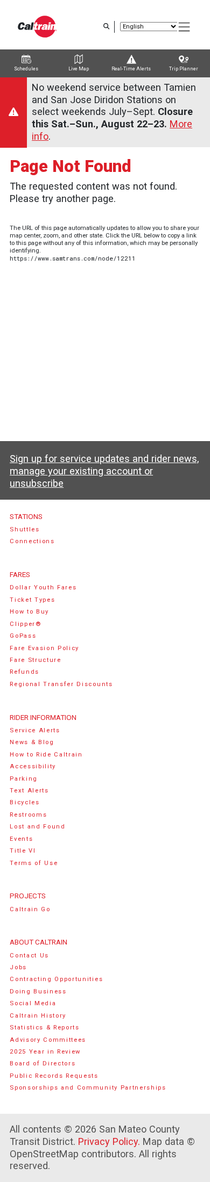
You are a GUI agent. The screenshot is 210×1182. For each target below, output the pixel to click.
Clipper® (25, 624)
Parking (24, 778)
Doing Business (38, 991)
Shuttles (24, 529)
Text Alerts (29, 790)
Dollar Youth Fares (43, 587)
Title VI (23, 850)
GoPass (23, 635)
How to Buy (29, 611)
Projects (28, 895)
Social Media (33, 1003)
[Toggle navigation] (184, 27)
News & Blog (32, 742)
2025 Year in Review (45, 1051)
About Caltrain (38, 942)
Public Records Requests (54, 1075)
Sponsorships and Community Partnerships (88, 1087)
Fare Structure (35, 660)
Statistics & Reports (45, 1027)
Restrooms (28, 814)
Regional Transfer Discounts (61, 684)
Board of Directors (42, 1063)
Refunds (24, 671)
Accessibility (33, 766)
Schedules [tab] (26, 68)
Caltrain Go (30, 909)
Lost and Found (38, 826)
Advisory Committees (48, 1039)
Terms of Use (34, 863)
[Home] (37, 27)
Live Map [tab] (78, 68)
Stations (26, 516)
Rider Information (43, 717)
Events (21, 838)
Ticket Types (32, 599)
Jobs (18, 967)
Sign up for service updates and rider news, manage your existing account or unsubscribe (104, 470)
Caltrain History (38, 1015)
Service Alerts (35, 730)
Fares (20, 574)
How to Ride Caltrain (46, 754)
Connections (32, 541)
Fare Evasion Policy (44, 648)
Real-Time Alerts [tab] (131, 68)
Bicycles (24, 802)
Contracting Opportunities (56, 979)
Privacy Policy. (109, 1141)
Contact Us (29, 955)
